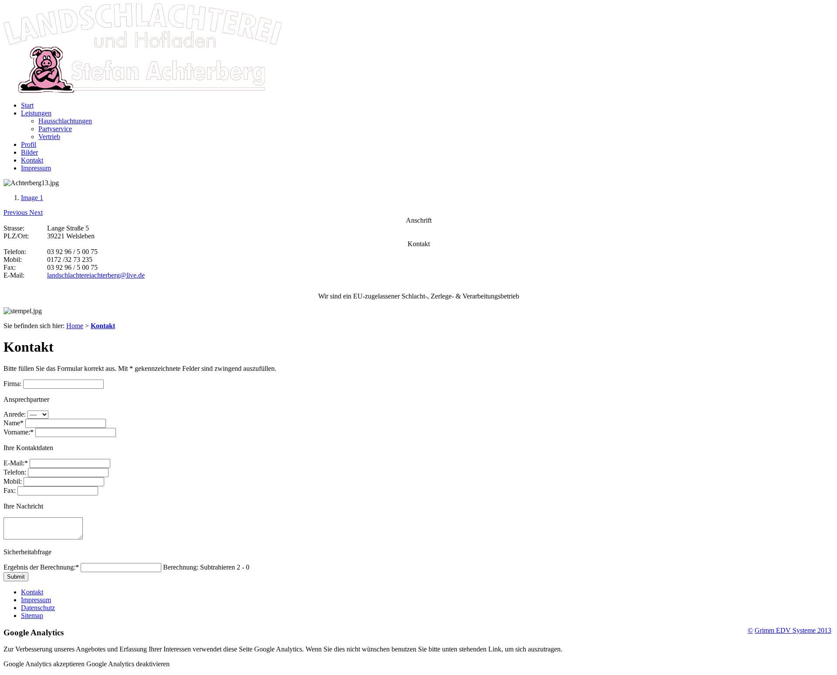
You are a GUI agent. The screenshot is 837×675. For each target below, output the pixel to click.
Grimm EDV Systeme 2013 (793, 630)
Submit (16, 576)
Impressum (36, 168)
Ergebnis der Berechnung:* (41, 567)
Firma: (12, 383)
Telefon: (14, 472)
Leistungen (36, 113)
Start (27, 105)
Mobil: (12, 481)
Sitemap (32, 615)
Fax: (9, 490)
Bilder (29, 152)
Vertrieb (49, 136)
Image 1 (32, 197)
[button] (16, 212)
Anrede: (14, 414)
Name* (13, 423)
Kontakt (32, 160)
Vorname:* (18, 432)
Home (74, 325)
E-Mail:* (15, 463)
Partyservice (55, 128)
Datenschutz (38, 607)
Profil (28, 144)
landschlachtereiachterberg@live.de (96, 275)
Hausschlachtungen (65, 121)
